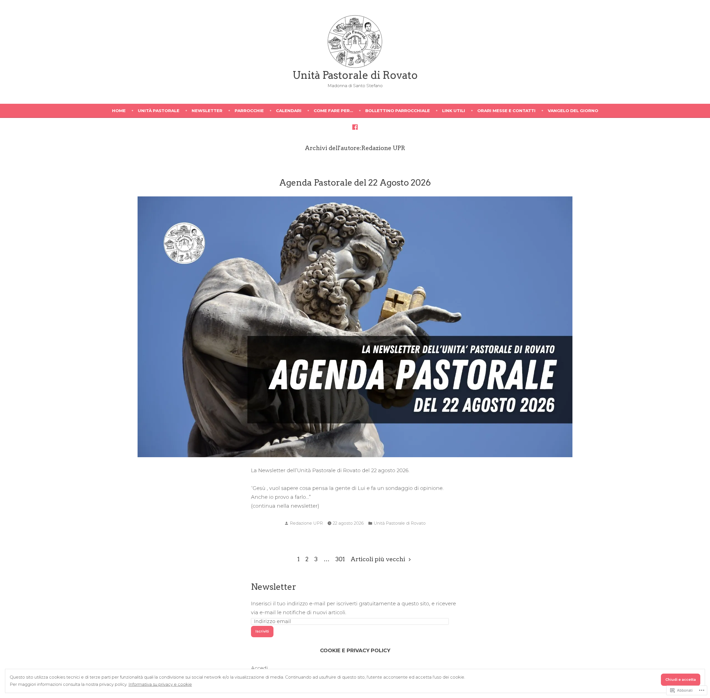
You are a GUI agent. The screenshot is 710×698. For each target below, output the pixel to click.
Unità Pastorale (158, 110)
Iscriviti (262, 631)
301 (340, 559)
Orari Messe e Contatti (506, 110)
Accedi (259, 668)
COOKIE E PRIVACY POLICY (355, 651)
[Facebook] (355, 126)
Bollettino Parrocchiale (397, 110)
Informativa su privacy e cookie (160, 684)
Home (119, 110)
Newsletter (207, 110)
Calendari (288, 110)
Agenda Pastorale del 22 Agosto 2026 (355, 182)
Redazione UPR (306, 523)
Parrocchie (249, 110)
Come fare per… (333, 110)
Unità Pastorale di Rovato (355, 75)
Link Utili (453, 110)
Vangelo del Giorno (573, 110)
